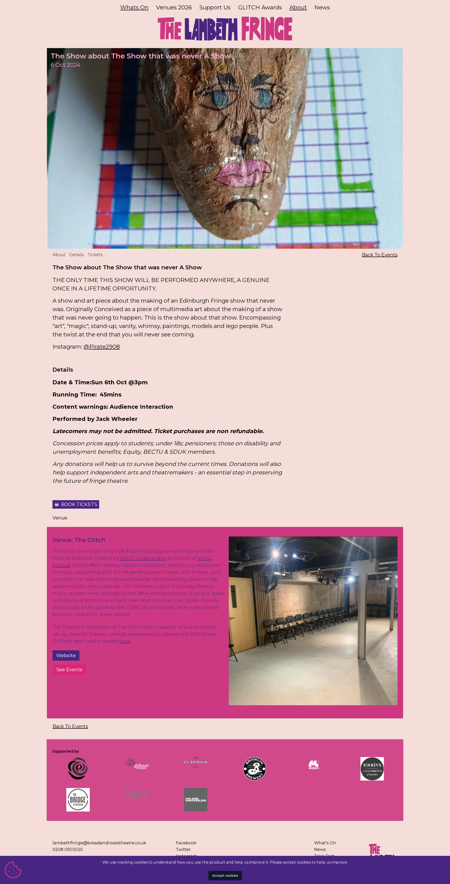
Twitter (183, 849)
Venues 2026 (174, 7)
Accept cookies (225, 875)
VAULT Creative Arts (142, 558)
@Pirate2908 (102, 346)
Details (76, 254)
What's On (325, 843)
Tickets (95, 254)
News (322, 7)
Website (66, 655)
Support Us (215, 7)
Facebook (186, 843)
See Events (69, 669)
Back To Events (380, 255)
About (298, 7)
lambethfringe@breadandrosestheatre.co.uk (99, 843)
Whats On (134, 7)
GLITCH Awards (260, 7)
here (125, 641)
